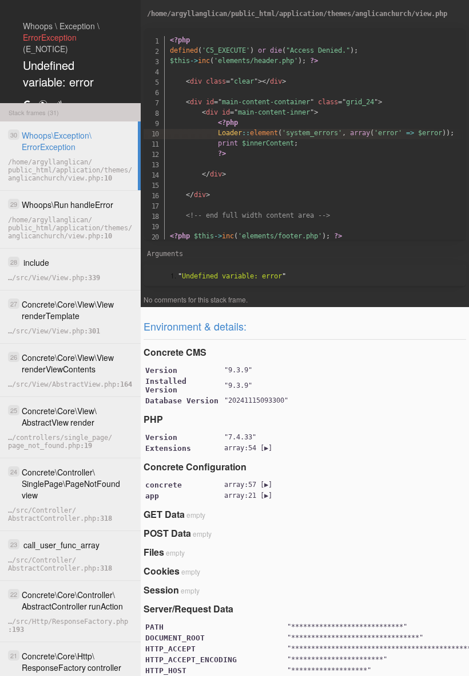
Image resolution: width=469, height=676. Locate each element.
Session (161, 589)
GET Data (164, 514)
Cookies (162, 570)
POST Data (167, 533)
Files (154, 552)
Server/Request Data (188, 608)
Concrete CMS (175, 352)
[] (248, 448)
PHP (153, 419)
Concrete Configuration (195, 466)
